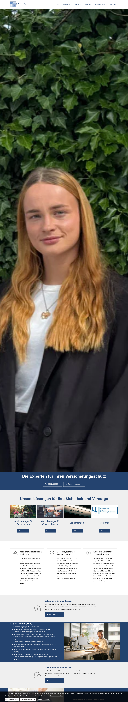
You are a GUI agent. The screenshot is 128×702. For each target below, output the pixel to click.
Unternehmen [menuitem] (66, 4)
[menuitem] (57, 4)
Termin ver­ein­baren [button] (75, 484)
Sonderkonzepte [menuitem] (100, 4)
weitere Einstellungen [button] (44, 699)
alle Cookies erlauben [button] (11, 699)
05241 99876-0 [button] (53, 484)
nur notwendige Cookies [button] (28, 699)
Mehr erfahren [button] (23, 531)
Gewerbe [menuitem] (87, 4)
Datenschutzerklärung (56, 696)
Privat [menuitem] (77, 4)
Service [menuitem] (112, 4)
